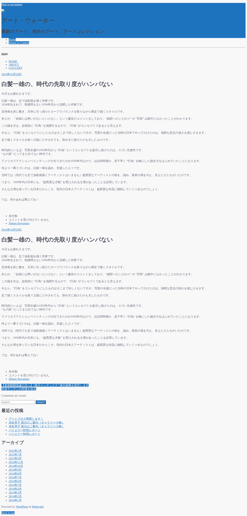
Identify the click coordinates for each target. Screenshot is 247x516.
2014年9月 (15, 469)
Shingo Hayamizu (19, 223)
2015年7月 (15, 454)
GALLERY (15, 67)
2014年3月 (15, 492)
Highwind (37, 506)
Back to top (8, 512)
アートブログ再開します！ (26, 418)
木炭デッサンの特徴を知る (18, 389)
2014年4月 (15, 488)
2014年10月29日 (11, 74)
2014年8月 (15, 473)
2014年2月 (15, 496)
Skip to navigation (11, 4)
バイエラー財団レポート (25, 430)
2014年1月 (15, 500)
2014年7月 (15, 477)
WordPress (22, 506)
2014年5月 (15, 485)
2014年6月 (15, 481)
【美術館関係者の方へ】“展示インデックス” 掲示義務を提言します (45, 385)
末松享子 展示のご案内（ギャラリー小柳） (36, 422)
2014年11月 (16, 462)
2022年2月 (15, 450)
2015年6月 (15, 458)
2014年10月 (16, 466)
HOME (13, 61)
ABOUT (14, 64)
